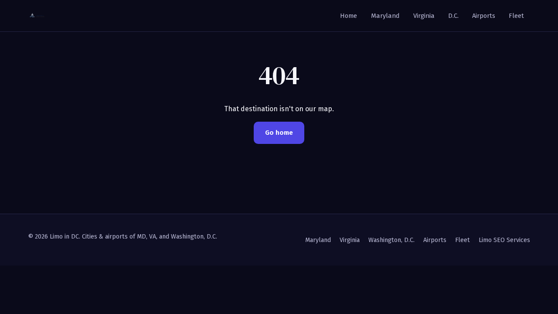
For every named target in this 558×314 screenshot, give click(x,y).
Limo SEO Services (504, 240)
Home (348, 16)
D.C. (453, 16)
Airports (483, 16)
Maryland (385, 16)
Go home (279, 133)
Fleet (516, 16)
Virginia (424, 16)
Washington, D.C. (391, 240)
